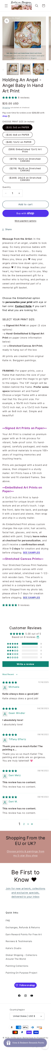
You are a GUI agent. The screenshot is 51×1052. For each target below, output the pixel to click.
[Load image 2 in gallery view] (25, 69)
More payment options (25, 221)
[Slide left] (3, 70)
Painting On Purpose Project (21, 972)
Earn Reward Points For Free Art (24, 934)
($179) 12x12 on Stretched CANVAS (25, 160)
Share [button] (8, 229)
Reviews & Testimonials (19, 941)
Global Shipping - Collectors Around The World (21, 957)
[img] (9, 682)
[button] (6, 5)
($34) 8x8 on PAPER (17, 134)
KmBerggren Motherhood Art (24, 1038)
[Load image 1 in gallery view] (12, 69)
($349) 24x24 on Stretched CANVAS (25, 178)
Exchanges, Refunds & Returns (23, 927)
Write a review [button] (25, 664)
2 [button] (24, 824)
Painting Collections (17, 966)
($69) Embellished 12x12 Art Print (25, 150)
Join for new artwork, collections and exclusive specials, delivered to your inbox (25, 892)
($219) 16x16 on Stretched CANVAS (25, 169)
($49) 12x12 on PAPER (19, 142)
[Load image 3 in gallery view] (38, 69)
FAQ (8, 920)
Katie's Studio (13, 948)
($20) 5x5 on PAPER (17, 127)
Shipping (6, 108)
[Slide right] (48, 70)
